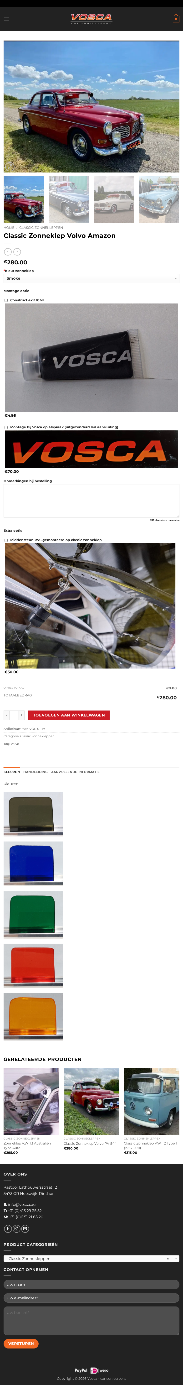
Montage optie (16, 291)
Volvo (15, 744)
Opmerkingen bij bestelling (28, 481)
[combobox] (91, 1258)
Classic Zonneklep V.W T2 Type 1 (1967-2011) (150, 1145)
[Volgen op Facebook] (8, 1229)
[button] (6, 19)
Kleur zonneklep (19, 271)
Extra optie (13, 530)
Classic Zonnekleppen (41, 228)
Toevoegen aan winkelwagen (69, 715)
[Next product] (7, 252)
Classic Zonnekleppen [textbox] (89, 1258)
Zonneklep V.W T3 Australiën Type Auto (27, 1145)
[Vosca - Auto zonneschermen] (91, 19)
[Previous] (13, 106)
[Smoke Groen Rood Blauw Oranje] (91, 278)
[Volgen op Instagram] (16, 1229)
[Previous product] (17, 252)
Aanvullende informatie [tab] (75, 772)
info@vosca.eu (22, 1204)
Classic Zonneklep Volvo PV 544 (90, 1143)
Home (9, 228)
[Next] (170, 106)
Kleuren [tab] (12, 772)
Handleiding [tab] (35, 772)
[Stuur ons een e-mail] (25, 1229)
